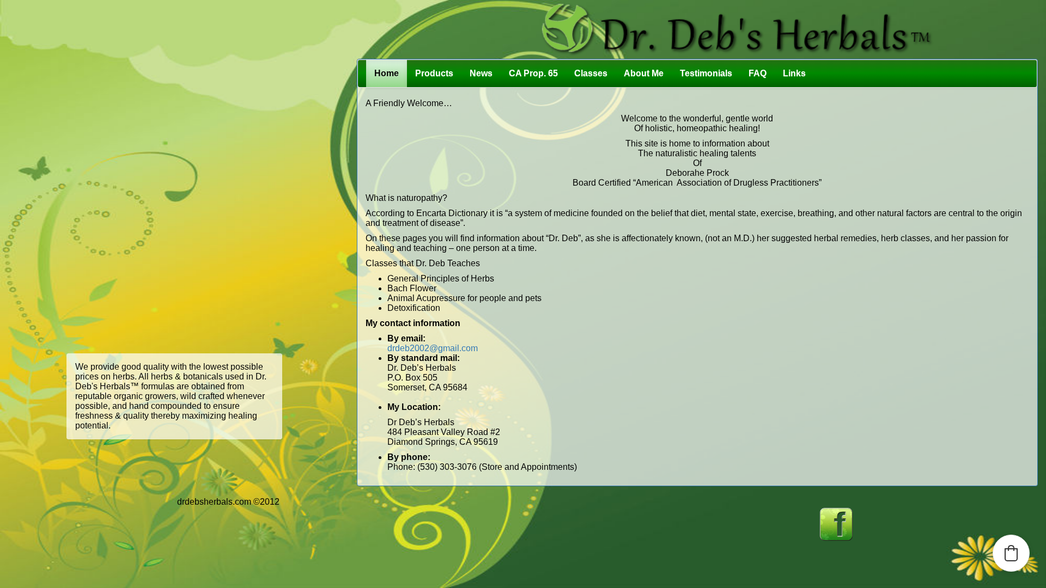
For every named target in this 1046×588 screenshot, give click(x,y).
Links (794, 73)
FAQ (758, 73)
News (481, 73)
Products (434, 73)
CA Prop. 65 (533, 73)
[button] (1011, 553)
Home (386, 73)
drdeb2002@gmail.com (432, 348)
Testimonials (706, 73)
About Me (644, 73)
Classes (590, 73)
